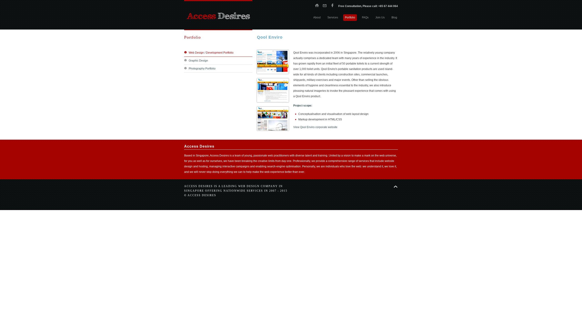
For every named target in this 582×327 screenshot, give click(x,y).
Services (332, 17)
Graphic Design (198, 60)
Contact (324, 5)
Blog (394, 17)
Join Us (380, 17)
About (317, 17)
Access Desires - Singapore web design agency (218, 16)
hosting (203, 166)
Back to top (395, 186)
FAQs (365, 17)
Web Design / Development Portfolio (211, 52)
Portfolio (350, 17)
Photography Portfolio (202, 68)
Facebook (332, 5)
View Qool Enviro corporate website (315, 127)
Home (317, 5)
